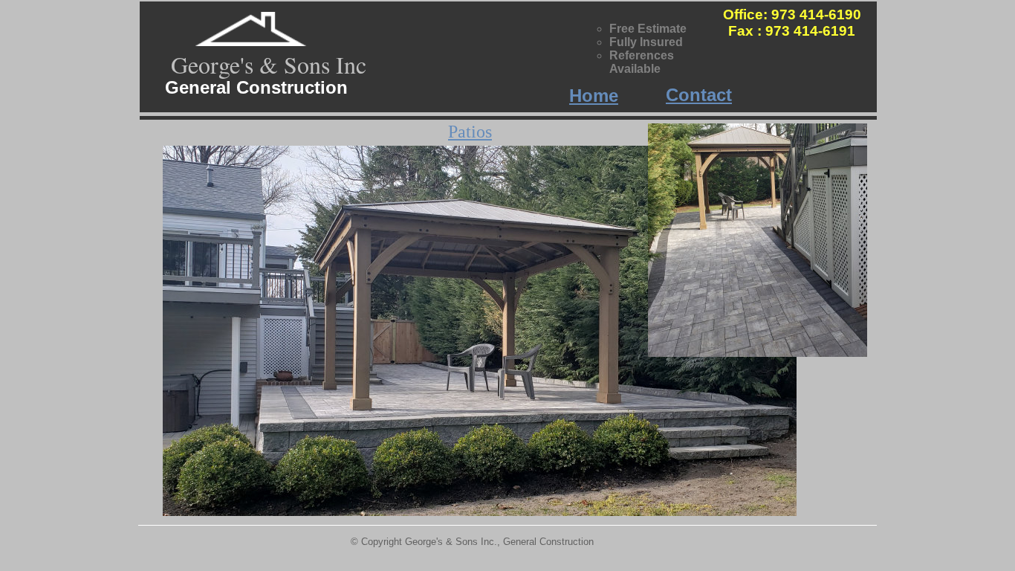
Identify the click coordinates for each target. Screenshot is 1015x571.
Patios (470, 131)
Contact (699, 95)
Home (593, 96)
